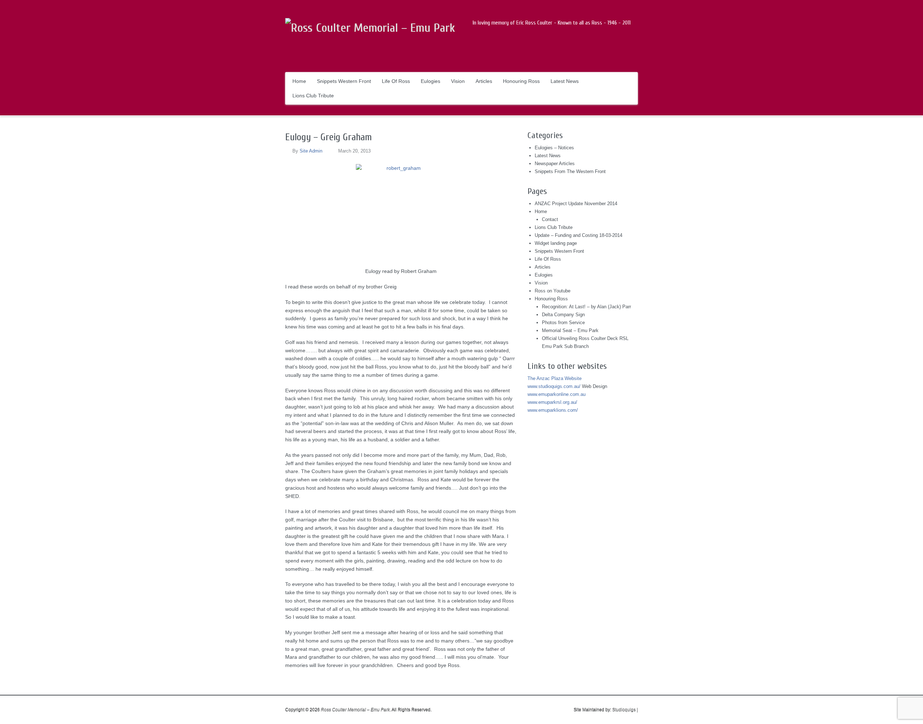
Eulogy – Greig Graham (328, 137)
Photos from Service (563, 322)
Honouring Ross (521, 81)
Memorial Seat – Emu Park (570, 330)
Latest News (565, 81)
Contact (550, 219)
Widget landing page (556, 243)
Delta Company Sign (563, 314)
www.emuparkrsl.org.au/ (552, 402)
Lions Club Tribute (313, 95)
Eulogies (430, 81)
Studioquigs (624, 709)
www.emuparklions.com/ (552, 410)
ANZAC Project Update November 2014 (576, 203)
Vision (458, 81)
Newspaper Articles (555, 163)
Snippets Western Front (344, 81)
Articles (484, 81)
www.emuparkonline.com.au (556, 394)
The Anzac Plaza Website (554, 378)
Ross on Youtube (552, 290)
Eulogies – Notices (554, 147)
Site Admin (311, 151)
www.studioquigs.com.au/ (553, 386)
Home (299, 81)
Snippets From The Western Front (570, 171)
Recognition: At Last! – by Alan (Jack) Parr (586, 306)
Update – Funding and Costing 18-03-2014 (578, 235)
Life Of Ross (396, 81)
